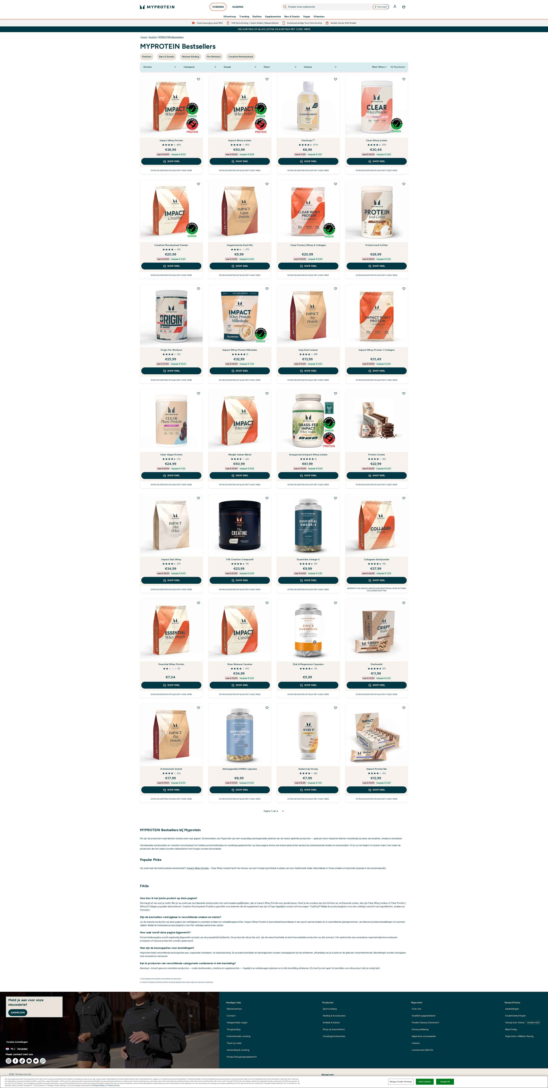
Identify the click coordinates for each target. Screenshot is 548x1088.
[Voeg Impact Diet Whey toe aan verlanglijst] (198, 498)
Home (144, 37)
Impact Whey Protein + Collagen (377, 350)
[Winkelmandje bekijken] (403, 7)
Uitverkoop (229, 16)
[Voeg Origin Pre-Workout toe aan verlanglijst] (198, 288)
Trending (244, 16)
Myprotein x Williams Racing (519, 1036)
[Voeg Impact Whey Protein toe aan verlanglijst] (198, 79)
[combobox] (335, 6)
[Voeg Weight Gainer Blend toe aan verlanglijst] (267, 393)
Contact (231, 1015)
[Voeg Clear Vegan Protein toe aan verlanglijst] (198, 393)
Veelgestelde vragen (237, 1022)
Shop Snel (173, 161)
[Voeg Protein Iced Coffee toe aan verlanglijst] (404, 184)
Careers (416, 1043)
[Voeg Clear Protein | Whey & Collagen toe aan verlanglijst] (335, 184)
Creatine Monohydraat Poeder (171, 245)
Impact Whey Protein (171, 140)
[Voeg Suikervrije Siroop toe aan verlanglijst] (335, 708)
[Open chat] (43, 1061)
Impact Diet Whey (171, 559)
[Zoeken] (285, 6)
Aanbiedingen (512, 1009)
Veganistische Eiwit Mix (240, 245)
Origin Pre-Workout (171, 350)
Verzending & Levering (238, 1050)
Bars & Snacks (292, 16)
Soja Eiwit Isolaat (308, 350)
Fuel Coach (382, 7)
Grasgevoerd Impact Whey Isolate (308, 454)
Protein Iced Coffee (376, 245)
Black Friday (511, 1029)
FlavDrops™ (308, 140)
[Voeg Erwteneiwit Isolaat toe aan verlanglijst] (198, 708)
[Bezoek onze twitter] (36, 1061)
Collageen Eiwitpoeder (376, 559)
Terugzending (233, 1029)
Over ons (416, 1009)
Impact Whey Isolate (239, 140)
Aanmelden (18, 1012)
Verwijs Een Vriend (522, 1022)
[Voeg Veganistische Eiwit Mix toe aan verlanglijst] (267, 184)
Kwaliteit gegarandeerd (423, 1015)
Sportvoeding (330, 1009)
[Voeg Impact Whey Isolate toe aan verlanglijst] (267, 79)
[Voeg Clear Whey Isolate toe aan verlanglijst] (404, 79)
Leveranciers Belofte (422, 1050)
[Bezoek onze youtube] (29, 1061)
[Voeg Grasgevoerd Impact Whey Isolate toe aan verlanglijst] (335, 393)
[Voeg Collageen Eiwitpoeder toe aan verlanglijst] (404, 498)
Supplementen (273, 16)
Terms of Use (113, 1085)
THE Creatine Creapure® (240, 559)
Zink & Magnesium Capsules (308, 664)
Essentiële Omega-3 (308, 559)
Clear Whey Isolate (376, 140)
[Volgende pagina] (283, 811)
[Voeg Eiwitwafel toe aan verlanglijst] (404, 603)
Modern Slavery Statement (425, 1022)
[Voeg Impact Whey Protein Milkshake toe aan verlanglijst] (267, 288)
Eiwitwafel (376, 664)
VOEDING (218, 6)
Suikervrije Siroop (308, 769)
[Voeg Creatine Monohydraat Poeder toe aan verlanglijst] (198, 184)
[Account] (395, 7)
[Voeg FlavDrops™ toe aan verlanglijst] (335, 79)
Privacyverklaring (420, 1029)
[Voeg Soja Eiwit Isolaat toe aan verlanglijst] (335, 288)
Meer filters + (379, 67)
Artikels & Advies (331, 1022)
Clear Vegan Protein (171, 454)
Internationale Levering (238, 1036)
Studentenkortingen (515, 1015)
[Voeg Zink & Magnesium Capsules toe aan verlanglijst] (335, 603)
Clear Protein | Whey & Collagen (308, 245)
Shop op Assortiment (334, 1029)
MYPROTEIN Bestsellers (171, 37)
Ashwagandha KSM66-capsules (239, 769)
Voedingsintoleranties (334, 1036)
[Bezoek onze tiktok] (22, 1061)
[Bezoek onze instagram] (8, 1061)
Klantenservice (234, 1009)
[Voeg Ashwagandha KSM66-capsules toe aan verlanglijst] (267, 708)
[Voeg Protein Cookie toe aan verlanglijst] (404, 393)
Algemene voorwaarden (424, 1036)
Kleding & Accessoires (334, 1015)
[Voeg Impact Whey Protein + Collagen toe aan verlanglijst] (404, 288)
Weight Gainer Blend (239, 454)
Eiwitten (257, 16)
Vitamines (319, 16)
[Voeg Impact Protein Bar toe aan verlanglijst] (404, 708)
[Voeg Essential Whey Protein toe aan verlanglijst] (198, 603)
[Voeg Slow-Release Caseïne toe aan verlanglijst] (267, 603)
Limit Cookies (425, 1082)
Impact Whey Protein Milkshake (239, 350)
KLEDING (237, 6)
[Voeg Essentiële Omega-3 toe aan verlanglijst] (335, 498)
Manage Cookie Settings (401, 1082)
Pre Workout (213, 56)
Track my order (234, 1043)
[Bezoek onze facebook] (15, 1061)
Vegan (306, 16)
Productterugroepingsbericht (242, 1057)
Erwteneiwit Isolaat (171, 769)
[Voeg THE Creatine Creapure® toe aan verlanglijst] (267, 498)
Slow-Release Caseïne (239, 664)
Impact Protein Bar (376, 769)
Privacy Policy (98, 1085)
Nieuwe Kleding (190, 56)
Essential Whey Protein (171, 664)
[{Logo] (157, 7)
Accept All (445, 1082)
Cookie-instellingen (17, 1042)
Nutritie (153, 37)
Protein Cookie (376, 454)
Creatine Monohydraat (240, 56)
